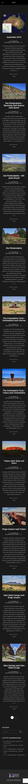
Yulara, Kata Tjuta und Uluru (14, 462)
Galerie (14, 42)
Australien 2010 (14, 37)
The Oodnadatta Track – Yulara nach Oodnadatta (14, 391)
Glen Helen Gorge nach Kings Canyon (14, 596)
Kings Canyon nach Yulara (14, 529)
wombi (5, 745)
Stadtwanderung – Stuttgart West (16, 749)
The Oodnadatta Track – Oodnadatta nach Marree (14, 319)
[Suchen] (19, 731)
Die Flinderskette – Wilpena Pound (14, 176)
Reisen (18, 42)
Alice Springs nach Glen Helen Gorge (14, 666)
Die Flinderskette (14, 248)
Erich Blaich (7, 741)
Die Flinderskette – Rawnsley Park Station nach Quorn (14, 105)
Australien (8, 42)
